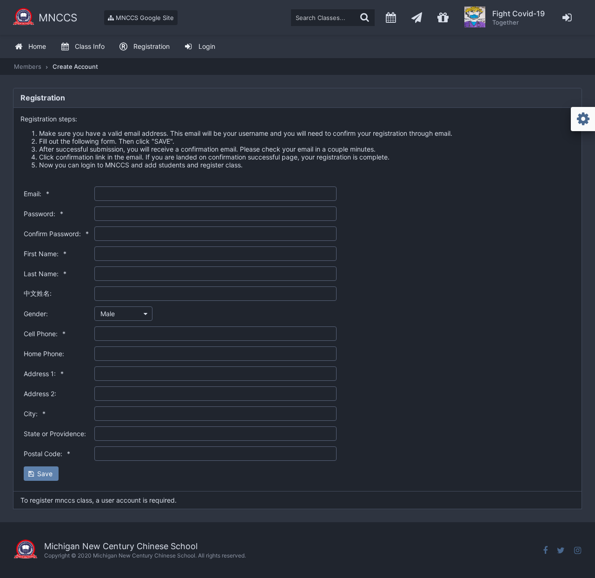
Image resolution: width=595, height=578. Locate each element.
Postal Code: (47, 454)
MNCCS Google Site (144, 17)
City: (35, 414)
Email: (36, 194)
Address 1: (44, 374)
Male (107, 314)
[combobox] (123, 313)
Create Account (75, 66)
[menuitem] (30, 47)
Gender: (36, 314)
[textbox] (333, 17)
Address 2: (40, 394)
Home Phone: (44, 354)
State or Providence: (55, 434)
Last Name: (45, 274)
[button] (41, 473)
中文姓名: (38, 293)
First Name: (45, 254)
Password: (43, 214)
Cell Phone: (45, 334)
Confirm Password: (56, 234)
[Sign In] (567, 17)
